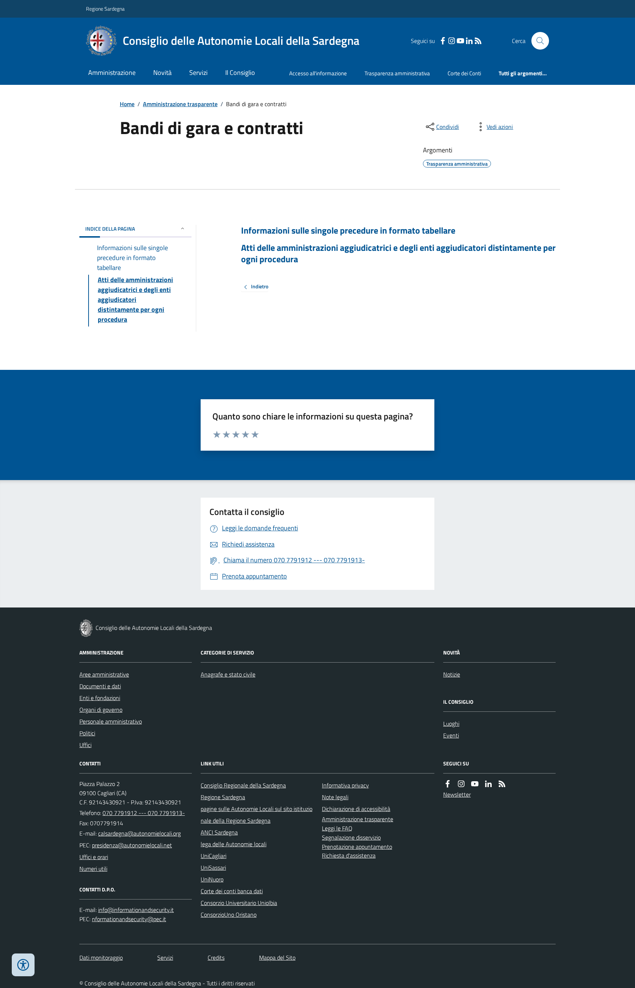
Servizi (198, 72)
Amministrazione (112, 72)
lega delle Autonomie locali (233, 844)
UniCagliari (213, 855)
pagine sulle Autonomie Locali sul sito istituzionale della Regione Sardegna (256, 814)
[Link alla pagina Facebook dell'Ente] (447, 784)
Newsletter (457, 794)
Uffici (85, 744)
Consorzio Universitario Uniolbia (239, 902)
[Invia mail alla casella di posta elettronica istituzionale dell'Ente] (139, 833)
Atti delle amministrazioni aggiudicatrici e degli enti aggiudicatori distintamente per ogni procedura (398, 253)
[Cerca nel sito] (537, 41)
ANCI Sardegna (219, 832)
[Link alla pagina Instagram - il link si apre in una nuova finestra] (451, 41)
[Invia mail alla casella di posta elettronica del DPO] (136, 910)
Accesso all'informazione (318, 73)
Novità (162, 72)
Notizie (451, 674)
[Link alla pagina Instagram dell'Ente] (461, 784)
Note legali (335, 797)
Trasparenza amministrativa (397, 73)
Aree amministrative (104, 674)
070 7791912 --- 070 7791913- (144, 812)
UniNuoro (212, 879)
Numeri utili (93, 868)
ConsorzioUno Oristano (228, 914)
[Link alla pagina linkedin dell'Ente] (488, 784)
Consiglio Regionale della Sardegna (243, 785)
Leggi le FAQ (337, 828)
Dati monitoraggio (101, 957)
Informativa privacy (345, 785)
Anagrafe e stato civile (228, 674)
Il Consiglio (240, 72)
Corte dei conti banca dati (232, 891)
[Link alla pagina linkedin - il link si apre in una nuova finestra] (469, 41)
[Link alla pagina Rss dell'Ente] (502, 784)
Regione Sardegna (105, 8)
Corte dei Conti (464, 73)
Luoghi (451, 723)
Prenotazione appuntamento (357, 846)
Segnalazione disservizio (351, 837)
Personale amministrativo (110, 721)
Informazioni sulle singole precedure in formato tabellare (348, 230)
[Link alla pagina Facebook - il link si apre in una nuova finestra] (442, 41)
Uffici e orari (93, 856)
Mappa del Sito (277, 957)
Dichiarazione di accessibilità (356, 808)
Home (127, 104)
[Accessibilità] (23, 965)
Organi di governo (100, 709)
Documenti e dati (100, 686)
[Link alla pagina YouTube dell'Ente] (474, 784)
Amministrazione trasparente (180, 104)
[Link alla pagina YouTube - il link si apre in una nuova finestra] (460, 41)
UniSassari (213, 867)
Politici (87, 733)
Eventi (451, 735)
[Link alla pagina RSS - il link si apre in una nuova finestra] (478, 41)
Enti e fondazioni (99, 697)
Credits (216, 957)
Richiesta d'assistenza (349, 855)
